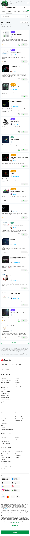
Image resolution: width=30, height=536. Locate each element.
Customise (15, 525)
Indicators (9, 11)
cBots (3, 11)
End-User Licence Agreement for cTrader (14, 508)
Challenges (26, 11)
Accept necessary (15, 529)
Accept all (15, 532)
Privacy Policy (16, 522)
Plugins (14, 11)
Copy (19, 11)
